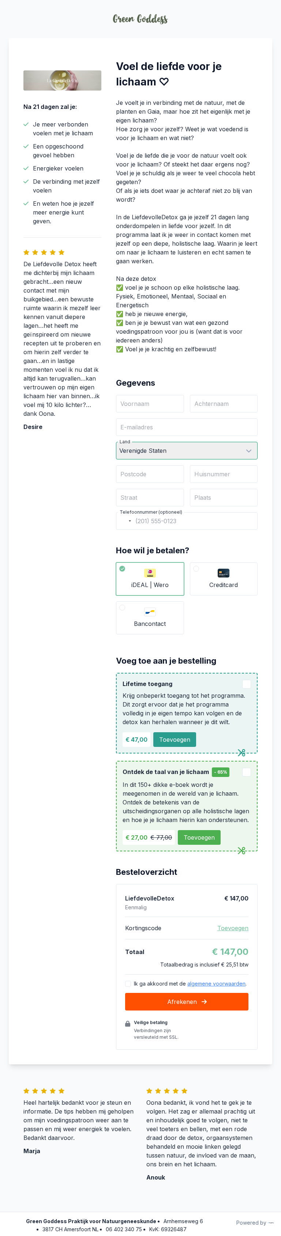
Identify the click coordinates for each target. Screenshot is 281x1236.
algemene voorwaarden (216, 983)
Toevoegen (174, 739)
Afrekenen (183, 1001)
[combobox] (124, 521)
